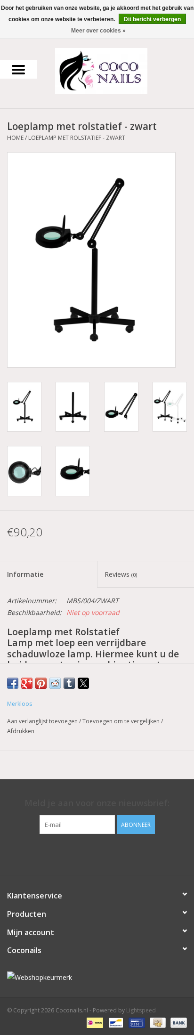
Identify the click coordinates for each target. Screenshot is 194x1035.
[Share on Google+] (26, 683)
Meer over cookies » (98, 30)
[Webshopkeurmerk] (97, 977)
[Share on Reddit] (55, 683)
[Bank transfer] (177, 1022)
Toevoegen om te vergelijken (121, 721)
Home (15, 138)
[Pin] (135, 1022)
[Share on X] (83, 683)
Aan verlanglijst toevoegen (43, 721)
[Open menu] (18, 69)
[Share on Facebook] (12, 683)
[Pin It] (41, 683)
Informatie (25, 574)
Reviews (121, 574)
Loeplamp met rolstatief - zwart (76, 138)
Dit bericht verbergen (152, 19)
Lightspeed (141, 1010)
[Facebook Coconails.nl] (97, 853)
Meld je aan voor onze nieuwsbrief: (97, 803)
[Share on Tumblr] (69, 683)
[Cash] (156, 1022)
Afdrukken (20, 731)
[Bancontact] (115, 1022)
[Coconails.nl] (115, 70)
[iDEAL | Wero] (93, 1022)
